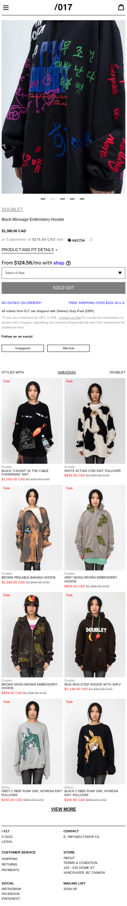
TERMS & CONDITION (80, 863)
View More (63, 809)
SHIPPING (10, 859)
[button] (63, 239)
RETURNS (9, 864)
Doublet (12, 209)
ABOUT (69, 858)
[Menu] (6, 6)
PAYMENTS (10, 870)
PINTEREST (11, 898)
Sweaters (67, 372)
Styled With (13, 372)
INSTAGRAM (11, 889)
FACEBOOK (11, 894)
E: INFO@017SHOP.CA (81, 836)
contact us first (70, 317)
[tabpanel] (63, 107)
